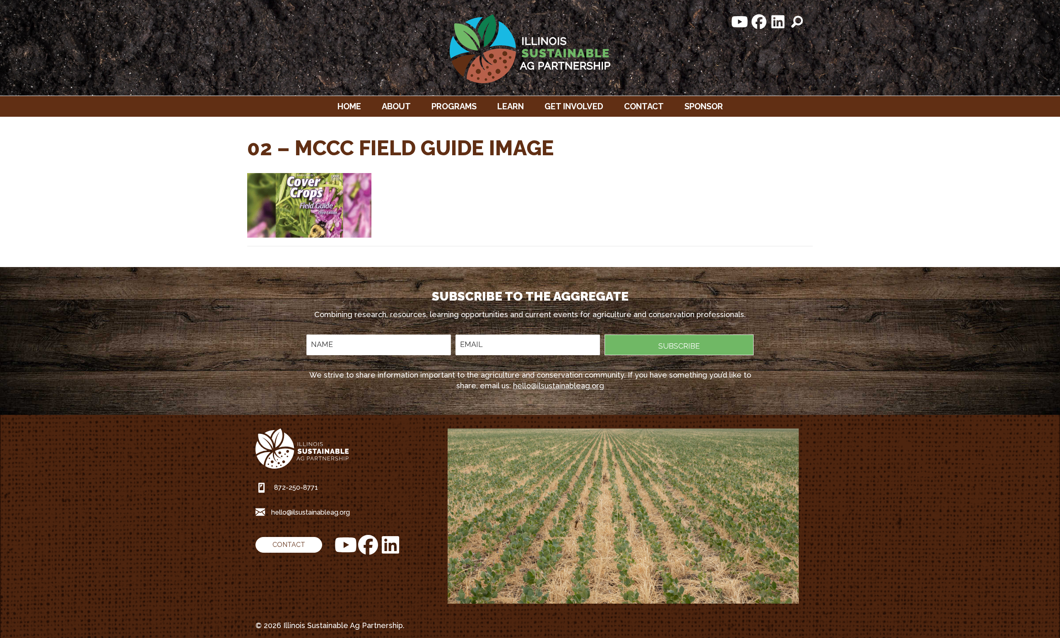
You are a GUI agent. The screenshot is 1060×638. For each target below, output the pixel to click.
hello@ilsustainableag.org (558, 385)
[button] (739, 21)
